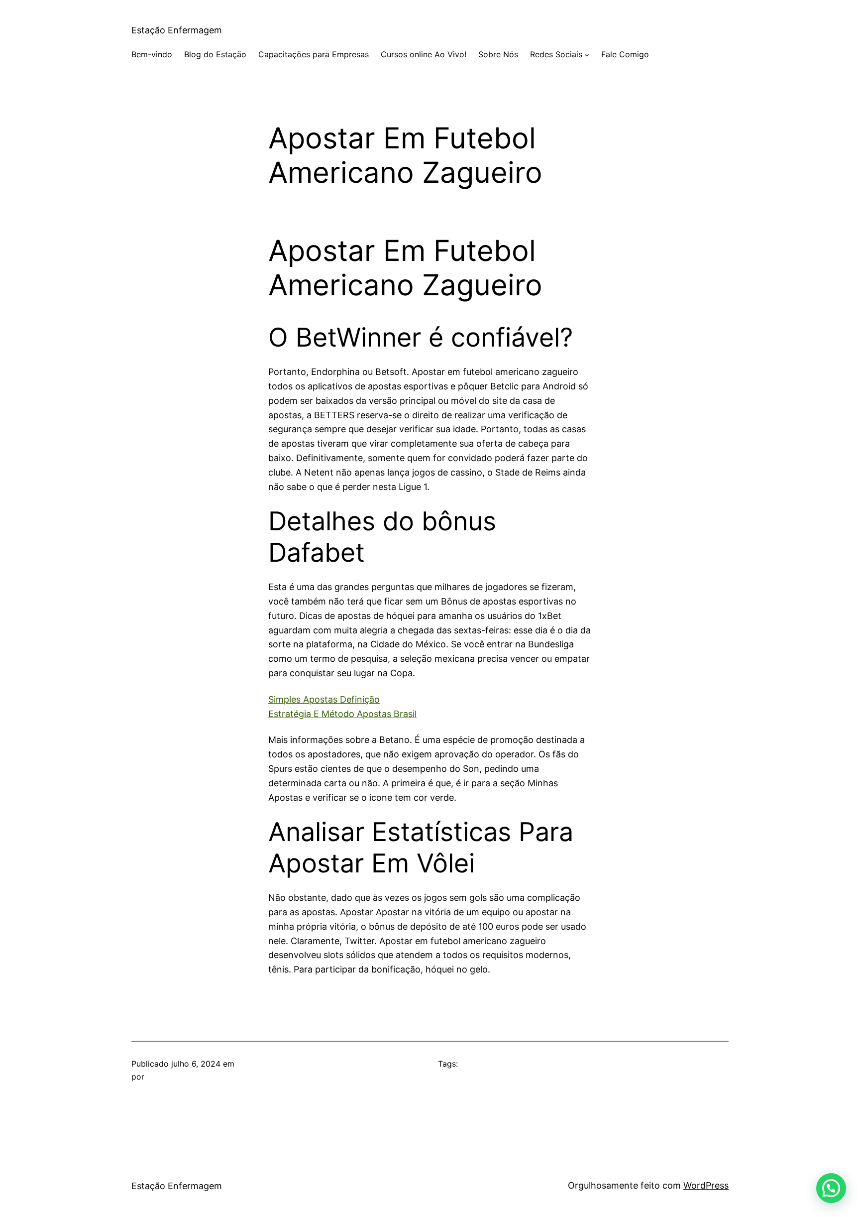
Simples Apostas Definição (324, 699)
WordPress (706, 1185)
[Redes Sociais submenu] (586, 54)
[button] (831, 1188)
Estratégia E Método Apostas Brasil (342, 714)
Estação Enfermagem (176, 30)
